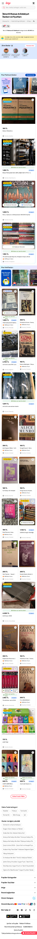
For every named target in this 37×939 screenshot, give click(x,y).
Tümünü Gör (30, 45)
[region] (19, 53)
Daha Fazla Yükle (18, 796)
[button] (3, 3)
